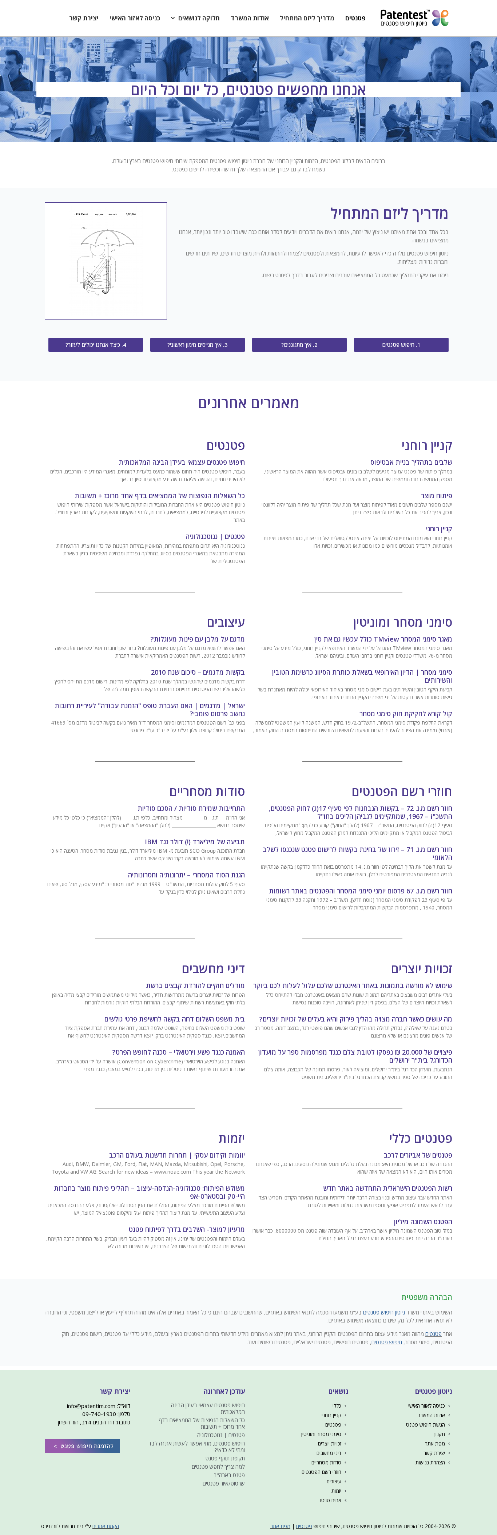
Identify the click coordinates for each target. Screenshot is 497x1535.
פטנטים (355, 18)
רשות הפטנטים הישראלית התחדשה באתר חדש (387, 1188)
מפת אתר (280, 1526)
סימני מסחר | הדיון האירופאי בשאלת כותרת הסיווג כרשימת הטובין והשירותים (362, 676)
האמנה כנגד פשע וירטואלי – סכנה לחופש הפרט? (178, 1052)
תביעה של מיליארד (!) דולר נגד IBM (195, 841)
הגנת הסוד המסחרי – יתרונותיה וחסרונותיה (186, 874)
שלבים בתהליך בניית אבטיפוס (411, 462)
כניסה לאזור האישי (135, 18)
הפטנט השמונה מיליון (423, 1221)
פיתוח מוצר (436, 495)
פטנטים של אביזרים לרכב (418, 1155)
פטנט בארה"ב (229, 1475)
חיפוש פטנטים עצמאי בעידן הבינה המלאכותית (182, 462)
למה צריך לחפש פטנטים (218, 1466)
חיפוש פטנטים (386, 1342)
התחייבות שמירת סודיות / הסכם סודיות (191, 808)
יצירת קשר (84, 18)
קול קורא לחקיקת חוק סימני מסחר (405, 713)
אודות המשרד (250, 18)
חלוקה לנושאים (199, 18)
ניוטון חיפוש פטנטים (384, 1312)
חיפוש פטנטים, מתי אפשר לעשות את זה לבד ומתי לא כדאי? (196, 1446)
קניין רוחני (439, 528)
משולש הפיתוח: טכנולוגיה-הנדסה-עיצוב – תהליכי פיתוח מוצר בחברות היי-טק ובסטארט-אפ (149, 1192)
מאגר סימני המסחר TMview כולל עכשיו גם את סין (383, 639)
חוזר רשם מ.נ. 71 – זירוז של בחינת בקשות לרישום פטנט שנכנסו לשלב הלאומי (357, 853)
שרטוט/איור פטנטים (224, 1483)
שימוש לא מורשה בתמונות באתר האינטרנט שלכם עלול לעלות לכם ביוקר (352, 985)
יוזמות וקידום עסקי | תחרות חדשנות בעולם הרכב (177, 1155)
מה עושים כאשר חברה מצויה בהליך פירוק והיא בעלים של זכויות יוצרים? (355, 1019)
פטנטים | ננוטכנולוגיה (215, 536)
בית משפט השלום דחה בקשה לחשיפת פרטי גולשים (174, 1019)
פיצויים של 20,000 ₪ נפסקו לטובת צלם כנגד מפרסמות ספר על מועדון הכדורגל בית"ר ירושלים (355, 1056)
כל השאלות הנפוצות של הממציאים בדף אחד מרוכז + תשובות (160, 495)
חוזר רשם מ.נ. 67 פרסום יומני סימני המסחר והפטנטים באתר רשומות (360, 891)
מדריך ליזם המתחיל (307, 18)
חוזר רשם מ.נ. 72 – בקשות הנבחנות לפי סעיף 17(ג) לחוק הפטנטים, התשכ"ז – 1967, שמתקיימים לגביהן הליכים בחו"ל (360, 812)
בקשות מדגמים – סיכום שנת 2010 (198, 672)
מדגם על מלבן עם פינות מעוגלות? (198, 639)
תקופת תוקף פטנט (225, 1458)
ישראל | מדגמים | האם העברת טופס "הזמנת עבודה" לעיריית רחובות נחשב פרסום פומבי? (150, 709)
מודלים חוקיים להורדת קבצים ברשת (195, 985)
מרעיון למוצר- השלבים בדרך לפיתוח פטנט (187, 1229)
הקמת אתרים (105, 1526)
